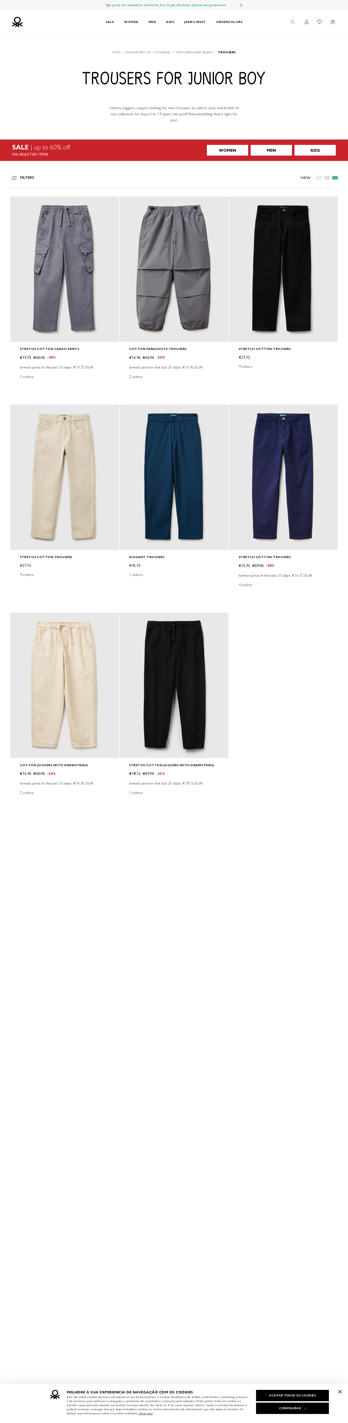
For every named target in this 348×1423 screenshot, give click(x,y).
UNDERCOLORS (229, 22)
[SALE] (174, 150)
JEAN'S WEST (195, 22)
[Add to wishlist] (18, 203)
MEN (152, 22)
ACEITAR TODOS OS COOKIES (292, 1395)
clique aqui (146, 1413)
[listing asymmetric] (319, 178)
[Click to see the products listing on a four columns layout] (327, 178)
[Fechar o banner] (340, 1391)
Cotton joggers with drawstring (54, 765)
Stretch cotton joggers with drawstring (171, 765)
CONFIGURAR (290, 1408)
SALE (110, 22)
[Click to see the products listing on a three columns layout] (335, 178)
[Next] (241, 5)
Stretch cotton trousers (265, 349)
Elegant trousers (146, 557)
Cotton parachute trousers (157, 349)
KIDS (170, 22)
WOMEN (131, 22)
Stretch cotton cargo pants (49, 349)
